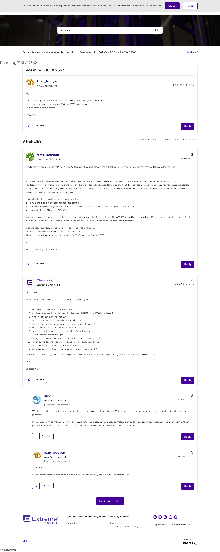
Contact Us (72, 523)
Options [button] (191, 52)
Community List (55, 52)
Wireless (71, 52)
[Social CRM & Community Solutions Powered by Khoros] (190, 542)
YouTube (170, 517)
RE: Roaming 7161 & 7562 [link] (123, 52)
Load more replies (110, 501)
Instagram (175, 517)
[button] (172, 5)
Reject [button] (190, 5)
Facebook (155, 517)
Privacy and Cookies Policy (124, 526)
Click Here (112, 5)
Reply (187, 126)
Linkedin (165, 517)
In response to (58, 404)
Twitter (160, 517)
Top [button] (28, 541)
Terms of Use (117, 523)
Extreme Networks (32, 52)
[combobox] (110, 30)
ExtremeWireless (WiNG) (93, 52)
